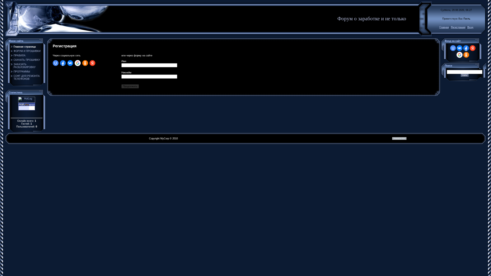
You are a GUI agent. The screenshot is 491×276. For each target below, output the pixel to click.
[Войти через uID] (55, 63)
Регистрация (458, 27)
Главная (444, 27)
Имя (123, 61)
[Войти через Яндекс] (92, 63)
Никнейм (126, 72)
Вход (470, 27)
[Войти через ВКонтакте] (70, 63)
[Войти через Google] (78, 63)
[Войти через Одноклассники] (85, 63)
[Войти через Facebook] (63, 63)
